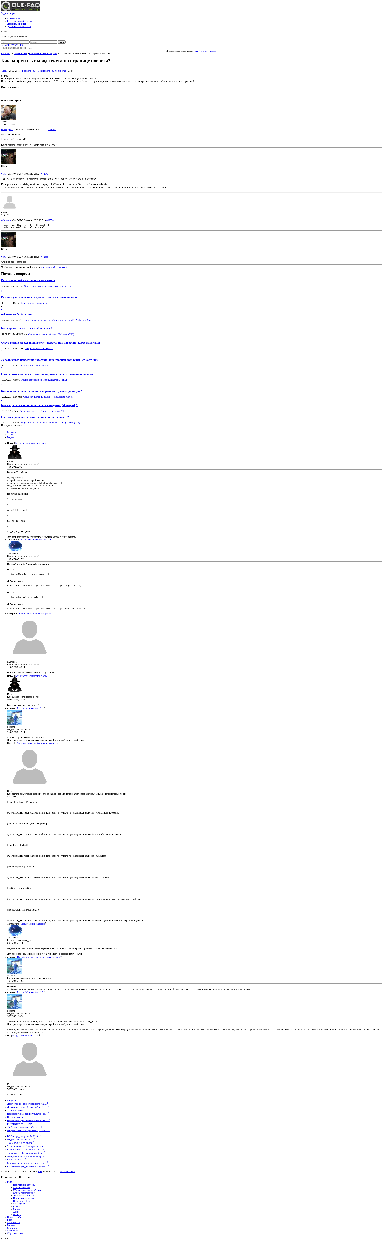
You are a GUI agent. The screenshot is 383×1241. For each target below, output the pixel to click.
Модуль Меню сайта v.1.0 (30, 708)
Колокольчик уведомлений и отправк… (28, 1166)
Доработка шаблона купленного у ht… (27, 1103)
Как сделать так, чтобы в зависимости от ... (38, 743)
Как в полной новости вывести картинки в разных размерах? (41, 391)
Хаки (16, 1211)
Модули (11, 437)
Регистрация (16, 45)
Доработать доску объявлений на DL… (28, 1107)
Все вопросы (20, 53)
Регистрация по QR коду (20, 1124)
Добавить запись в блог (19, 26)
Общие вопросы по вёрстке (43, 53)
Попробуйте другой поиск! (205, 51)
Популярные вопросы (24, 1185)
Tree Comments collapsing (20, 1143)
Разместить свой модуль (19, 21)
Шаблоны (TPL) (21, 1201)
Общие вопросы (21, 1187)
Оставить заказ (14, 18)
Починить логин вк (18, 1117)
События (11, 432)
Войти (61, 42)
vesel (4, 70)
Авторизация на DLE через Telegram (26, 1156)
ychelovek (6, 220)
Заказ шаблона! (15, 1110)
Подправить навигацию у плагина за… (28, 1114)
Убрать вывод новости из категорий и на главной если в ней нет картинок (49, 359)
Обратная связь (15, 1233)
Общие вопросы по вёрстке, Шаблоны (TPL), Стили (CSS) (50, 422)
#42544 (52, 129)
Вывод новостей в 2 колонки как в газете (28, 280)
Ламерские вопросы (23, 1195)
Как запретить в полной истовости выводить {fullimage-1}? (39, 405)
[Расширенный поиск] (30, 48)
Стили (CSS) (19, 1203)
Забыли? (5, 45)
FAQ (9, 1182)
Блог (9, 1220)
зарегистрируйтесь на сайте (55, 267)
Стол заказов (13, 1222)
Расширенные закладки (33, 924)
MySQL (17, 1214)
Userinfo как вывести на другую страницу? (39, 957)
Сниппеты (12, 1228)
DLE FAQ (6, 53)
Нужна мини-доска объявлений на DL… (28, 1120)
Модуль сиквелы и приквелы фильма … (28, 1130)
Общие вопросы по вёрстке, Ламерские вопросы (49, 286)
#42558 (50, 220)
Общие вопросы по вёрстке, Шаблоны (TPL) (51, 334)
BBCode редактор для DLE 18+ (24, 1136)
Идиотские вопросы (23, 1198)
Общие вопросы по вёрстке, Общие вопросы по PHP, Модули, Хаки (57, 320)
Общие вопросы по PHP (25, 1193)
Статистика (13, 1230)
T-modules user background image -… (26, 1153)
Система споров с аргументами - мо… (27, 1163)
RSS (40, 1171)
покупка (12, 1100)
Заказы (10, 434)
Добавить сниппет (16, 23)
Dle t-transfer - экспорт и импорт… (25, 1149)
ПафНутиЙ (7, 129)
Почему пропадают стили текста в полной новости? (35, 417)
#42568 (44, 256)
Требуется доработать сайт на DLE (25, 1127)
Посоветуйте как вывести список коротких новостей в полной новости (47, 374)
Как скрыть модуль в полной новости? (26, 328)
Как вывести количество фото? (31, 443)
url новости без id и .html (17, 314)
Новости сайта (14, 1217)
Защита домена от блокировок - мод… (27, 1146)
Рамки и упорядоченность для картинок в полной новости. (39, 297)
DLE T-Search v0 (16, 1159)
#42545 (44, 173)
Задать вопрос (8, 13)
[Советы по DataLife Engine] (20, 10)
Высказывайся (67, 1171)
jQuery (16, 1206)
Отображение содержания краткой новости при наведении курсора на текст (50, 342)
